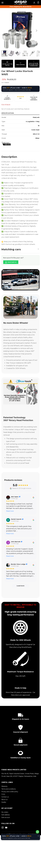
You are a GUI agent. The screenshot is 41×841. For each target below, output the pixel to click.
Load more (20, 585)
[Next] (36, 30)
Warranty (4, 786)
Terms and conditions (8, 789)
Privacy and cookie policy (9, 791)
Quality (3, 802)
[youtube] (6, 827)
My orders (4, 812)
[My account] (34, 2)
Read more (10, 511)
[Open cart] (38, 2)
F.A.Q (3, 794)
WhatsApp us (11, 262)
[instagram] (2, 827)
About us (4, 799)
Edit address (5, 815)
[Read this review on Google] (33, 497)
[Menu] (2, 3)
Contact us (5, 797)
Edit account (5, 817)
